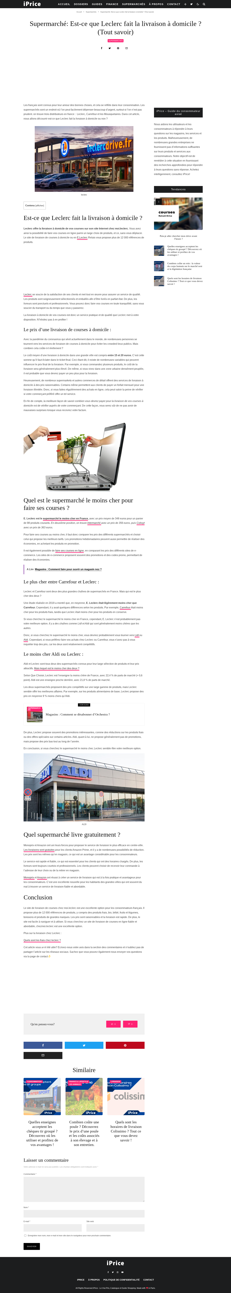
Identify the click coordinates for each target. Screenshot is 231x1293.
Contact (173, 4)
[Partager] (101, 48)
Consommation (34, 1081)
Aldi (26, 639)
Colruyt (141, 523)
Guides (97, 4)
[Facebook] (108, 1272)
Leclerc (28, 294)
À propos (156, 4)
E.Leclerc (82, 237)
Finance (112, 4)
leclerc (84, 195)
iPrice (80, 1280)
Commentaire (30, 1174)
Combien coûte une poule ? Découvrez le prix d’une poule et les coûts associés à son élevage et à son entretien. (84, 1133)
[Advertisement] (115, 80)
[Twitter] (191, 4)
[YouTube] (122, 1272)
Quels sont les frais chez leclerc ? (42, 940)
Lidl (137, 635)
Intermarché (94, 523)
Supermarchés (133, 4)
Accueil (64, 4)
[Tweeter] (110, 48)
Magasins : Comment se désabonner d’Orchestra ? (78, 714)
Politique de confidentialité (121, 1280)
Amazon (42, 877)
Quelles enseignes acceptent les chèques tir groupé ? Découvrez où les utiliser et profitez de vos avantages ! (42, 1133)
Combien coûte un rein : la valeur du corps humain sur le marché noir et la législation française (184, 266)
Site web (90, 1221)
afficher (39, 205)
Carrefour (125, 607)
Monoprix (29, 877)
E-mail (27, 1221)
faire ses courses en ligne (69, 550)
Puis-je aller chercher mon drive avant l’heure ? (178, 237)
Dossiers (81, 4)
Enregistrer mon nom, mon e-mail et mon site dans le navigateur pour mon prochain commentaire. (69, 1236)
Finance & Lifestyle (78, 1081)
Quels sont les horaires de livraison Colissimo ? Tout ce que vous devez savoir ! (126, 1131)
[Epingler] (118, 48)
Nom (26, 1207)
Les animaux (75, 1084)
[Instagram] (117, 1272)
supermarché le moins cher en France (65, 518)
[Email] (126, 48)
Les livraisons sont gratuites (39, 849)
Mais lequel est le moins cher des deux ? (56, 668)
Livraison (115, 1081)
